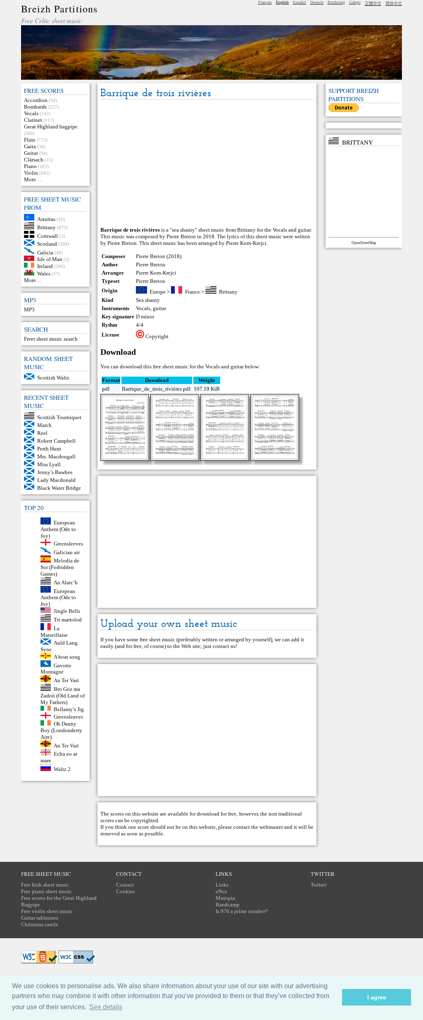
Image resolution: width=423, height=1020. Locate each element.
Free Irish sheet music (45, 885)
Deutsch (316, 2)
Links (222, 885)
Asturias (46, 219)
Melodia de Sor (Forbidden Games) (59, 567)
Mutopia (225, 898)
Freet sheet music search (51, 339)
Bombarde (35, 107)
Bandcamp (228, 904)
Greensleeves (68, 544)
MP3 (29, 309)
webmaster (271, 827)
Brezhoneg (336, 2)
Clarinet (33, 120)
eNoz (221, 891)
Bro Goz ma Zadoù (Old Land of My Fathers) (62, 695)
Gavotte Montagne (55, 668)
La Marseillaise (54, 631)
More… (32, 179)
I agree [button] (376, 997)
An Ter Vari (66, 680)
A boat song (67, 657)
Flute (30, 140)
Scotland (47, 244)
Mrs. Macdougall (56, 456)
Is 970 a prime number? (242, 911)
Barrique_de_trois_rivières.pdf (156, 389)
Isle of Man (49, 259)
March (44, 425)
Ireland (45, 266)
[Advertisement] (207, 163)
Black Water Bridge (59, 488)
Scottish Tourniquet (59, 417)
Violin (31, 173)
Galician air (67, 552)
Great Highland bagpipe (51, 126)
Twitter (318, 885)
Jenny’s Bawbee (55, 472)
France (192, 292)
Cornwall (47, 236)
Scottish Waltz (53, 378)
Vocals (31, 113)
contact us (224, 646)
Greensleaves (68, 717)
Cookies (125, 891)
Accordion (36, 100)
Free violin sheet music (47, 911)
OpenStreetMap (364, 243)
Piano (30, 166)
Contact (125, 885)
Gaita (30, 146)
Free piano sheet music (46, 891)
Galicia (45, 252)
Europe (158, 292)
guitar (159, 308)
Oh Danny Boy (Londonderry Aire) (61, 730)
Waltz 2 (62, 769)
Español (299, 2)
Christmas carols (39, 924)
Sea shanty (148, 300)
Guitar (31, 153)
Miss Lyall (49, 464)
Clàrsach (33, 160)
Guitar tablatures (39, 918)
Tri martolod (68, 620)
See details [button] (105, 1007)
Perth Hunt (49, 449)
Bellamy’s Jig (69, 709)
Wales (43, 273)
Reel (42, 433)
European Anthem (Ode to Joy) (58, 529)
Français (265, 2)
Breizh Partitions (59, 8)
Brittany (46, 227)
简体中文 (393, 3)
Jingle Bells (67, 611)
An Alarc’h (66, 582)
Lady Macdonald (56, 480)
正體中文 (373, 3)
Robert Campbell (56, 441)
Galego (355, 2)
